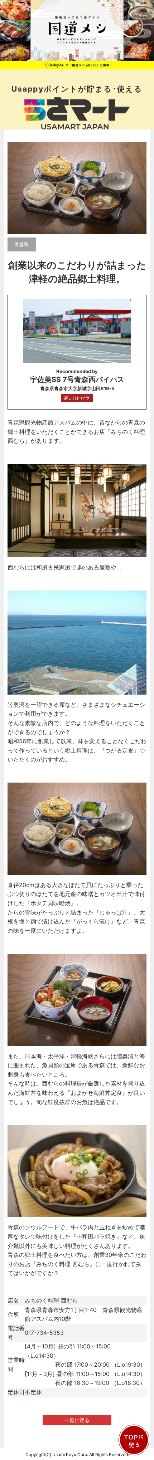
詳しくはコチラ (77, 398)
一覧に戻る (77, 1420)
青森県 (22, 244)
